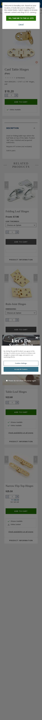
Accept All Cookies (20, 369)
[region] (21, 360)
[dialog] (21, 15)
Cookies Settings (21, 363)
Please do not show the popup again (22, 381)
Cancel (21, 24)
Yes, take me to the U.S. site (21, 18)
